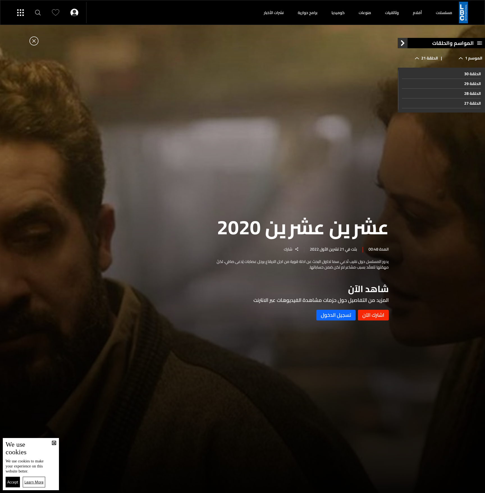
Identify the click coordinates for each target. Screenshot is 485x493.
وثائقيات (392, 13)
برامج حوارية (307, 13)
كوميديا (338, 13)
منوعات (365, 13)
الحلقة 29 (472, 83)
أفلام (417, 13)
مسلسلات (444, 13)
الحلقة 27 (472, 103)
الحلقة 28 (472, 93)
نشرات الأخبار (274, 13)
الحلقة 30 (472, 73)
